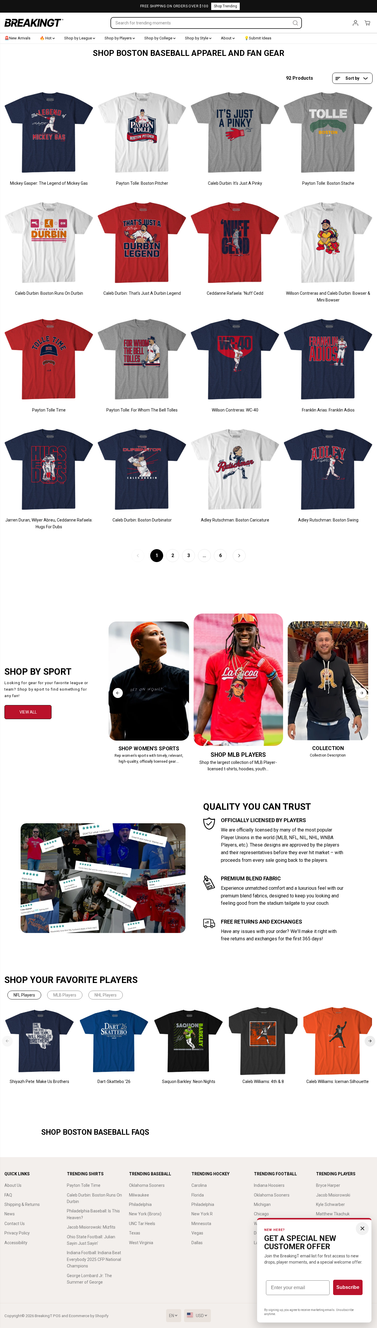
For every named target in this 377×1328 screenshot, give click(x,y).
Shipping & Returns (22, 1204)
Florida (197, 1195)
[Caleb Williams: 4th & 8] (263, 1041)
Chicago (261, 1214)
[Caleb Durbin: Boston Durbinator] (141, 469)
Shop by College (158, 38)
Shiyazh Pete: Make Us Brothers (39, 1081)
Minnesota (201, 1223)
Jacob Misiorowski (333, 1195)
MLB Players (64, 995)
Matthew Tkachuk (333, 1214)
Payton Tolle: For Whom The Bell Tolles (142, 410)
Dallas (197, 1242)
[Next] (362, 693)
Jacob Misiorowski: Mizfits (91, 1227)
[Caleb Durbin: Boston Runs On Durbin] (48, 242)
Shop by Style (197, 38)
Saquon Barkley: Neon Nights (188, 1081)
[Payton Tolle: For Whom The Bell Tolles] (141, 359)
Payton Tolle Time (49, 410)
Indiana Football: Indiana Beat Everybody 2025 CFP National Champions (94, 1259)
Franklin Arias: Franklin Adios (328, 410)
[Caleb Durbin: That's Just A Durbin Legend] (141, 242)
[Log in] (355, 23)
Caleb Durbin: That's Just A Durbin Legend (142, 293)
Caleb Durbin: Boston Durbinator (142, 520)
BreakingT (43, 1316)
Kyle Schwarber (330, 1204)
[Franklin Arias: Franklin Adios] (328, 359)
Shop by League (78, 38)
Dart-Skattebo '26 (113, 1081)
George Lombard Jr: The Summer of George (89, 1278)
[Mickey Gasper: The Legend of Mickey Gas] (48, 132)
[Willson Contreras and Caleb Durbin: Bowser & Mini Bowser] (328, 242)
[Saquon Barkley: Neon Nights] (188, 1041)
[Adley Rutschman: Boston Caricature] (235, 469)
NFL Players (24, 995)
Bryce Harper (328, 1185)
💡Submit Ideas (257, 38)
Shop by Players (119, 38)
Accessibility (15, 1242)
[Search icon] (295, 23)
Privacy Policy (17, 1233)
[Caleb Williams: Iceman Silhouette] (337, 1041)
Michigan (262, 1204)
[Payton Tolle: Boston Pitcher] (141, 132)
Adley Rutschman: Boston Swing (328, 520)
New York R (202, 1214)
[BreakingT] (33, 23)
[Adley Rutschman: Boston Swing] (328, 469)
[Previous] (118, 693)
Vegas (197, 1233)
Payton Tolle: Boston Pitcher (142, 183)
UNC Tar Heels (142, 1223)
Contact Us (14, 1223)
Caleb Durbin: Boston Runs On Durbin (49, 293)
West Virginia (141, 1242)
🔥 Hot (46, 38)
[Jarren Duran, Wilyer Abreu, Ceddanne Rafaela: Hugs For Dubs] (48, 469)
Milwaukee (139, 1195)
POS (57, 1316)
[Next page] (239, 555)
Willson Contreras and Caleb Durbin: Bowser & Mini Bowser (328, 296)
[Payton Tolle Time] (48, 359)
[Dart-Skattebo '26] (114, 1041)
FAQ (8, 1195)
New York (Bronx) (145, 1214)
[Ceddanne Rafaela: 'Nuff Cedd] (235, 242)
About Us (13, 1185)
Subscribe (347, 1287)
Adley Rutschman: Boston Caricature (235, 520)
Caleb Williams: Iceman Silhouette (337, 1081)
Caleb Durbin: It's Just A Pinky (235, 183)
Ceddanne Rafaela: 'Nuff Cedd (235, 293)
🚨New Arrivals (17, 38)
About (226, 38)
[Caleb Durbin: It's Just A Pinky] (235, 132)
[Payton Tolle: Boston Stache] (328, 132)
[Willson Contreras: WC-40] (235, 359)
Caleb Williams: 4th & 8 (263, 1081)
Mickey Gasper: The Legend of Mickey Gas (49, 183)
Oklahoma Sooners (147, 1185)
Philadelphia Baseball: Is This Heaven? (93, 1214)
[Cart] (367, 23)
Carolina (199, 1185)
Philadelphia (140, 1204)
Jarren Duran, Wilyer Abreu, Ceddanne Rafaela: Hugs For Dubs (48, 523)
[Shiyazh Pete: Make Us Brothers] (39, 1041)
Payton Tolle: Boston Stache (328, 183)
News (9, 1214)
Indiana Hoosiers (269, 1185)
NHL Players (106, 995)
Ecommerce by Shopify (88, 1316)
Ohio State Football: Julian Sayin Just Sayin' (91, 1240)
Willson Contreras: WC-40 (235, 410)
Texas (134, 1233)
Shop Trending (225, 6)
